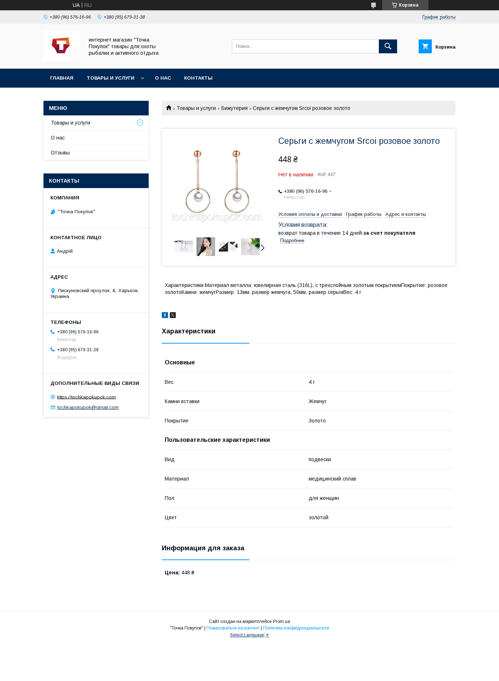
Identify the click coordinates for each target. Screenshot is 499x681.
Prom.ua (281, 621)
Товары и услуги (110, 78)
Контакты (198, 78)
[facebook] (165, 316)
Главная (61, 78)
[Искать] (388, 46)
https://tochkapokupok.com (86, 396)
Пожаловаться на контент (233, 628)
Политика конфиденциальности (296, 628)
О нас (163, 78)
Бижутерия (234, 108)
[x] (173, 316)
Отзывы (60, 153)
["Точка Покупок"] (61, 59)
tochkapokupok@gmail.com (88, 407)
